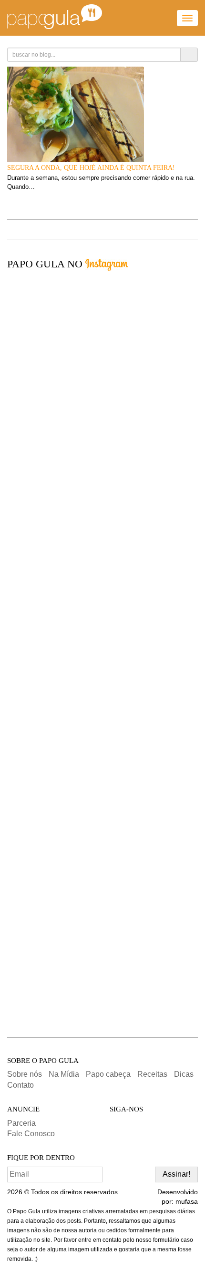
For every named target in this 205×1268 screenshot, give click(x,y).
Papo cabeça (108, 1074)
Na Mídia (64, 1074)
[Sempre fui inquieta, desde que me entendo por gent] (102, 371)
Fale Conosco (31, 1134)
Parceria (21, 1123)
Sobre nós (24, 1074)
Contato (20, 1085)
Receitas (152, 1074)
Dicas (184, 1074)
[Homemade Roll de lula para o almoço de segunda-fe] (102, 742)
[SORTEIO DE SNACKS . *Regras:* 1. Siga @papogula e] (102, 556)
